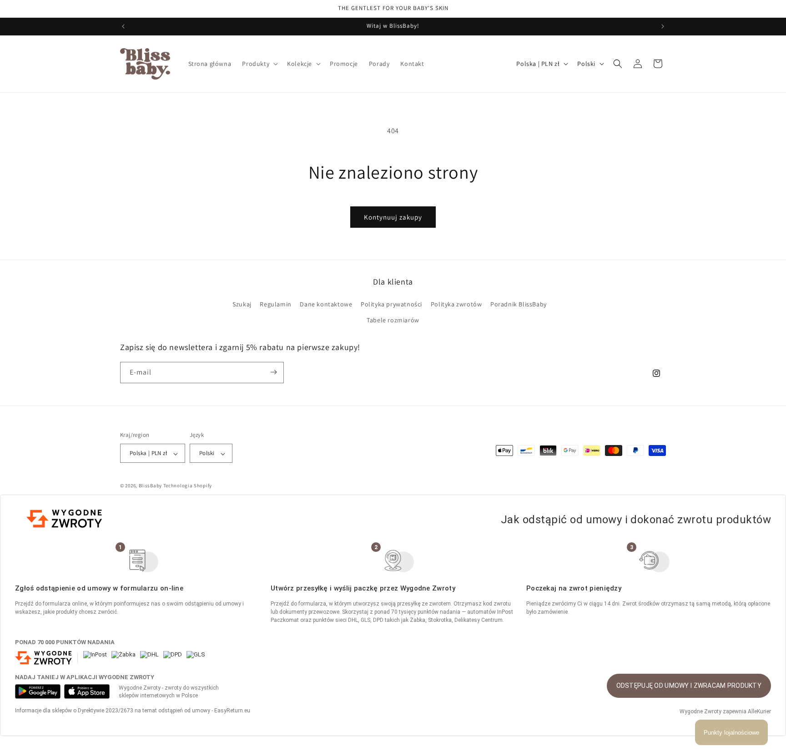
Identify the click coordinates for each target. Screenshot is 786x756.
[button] (259, 63)
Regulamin (275, 304)
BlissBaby (150, 485)
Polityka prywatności (391, 304)
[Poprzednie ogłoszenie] (123, 26)
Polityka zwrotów (456, 304)
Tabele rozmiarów (393, 320)
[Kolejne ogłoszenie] (663, 26)
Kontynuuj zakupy (393, 217)
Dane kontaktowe (326, 304)
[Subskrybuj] (273, 372)
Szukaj (242, 304)
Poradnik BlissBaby (518, 304)
